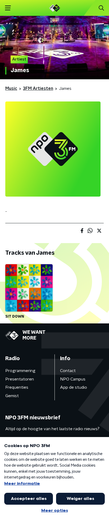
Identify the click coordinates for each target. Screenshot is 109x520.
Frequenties (16, 387)
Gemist (12, 396)
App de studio (73, 387)
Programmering (20, 371)
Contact (68, 371)
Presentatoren (19, 379)
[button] (8, 8)
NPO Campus (72, 379)
